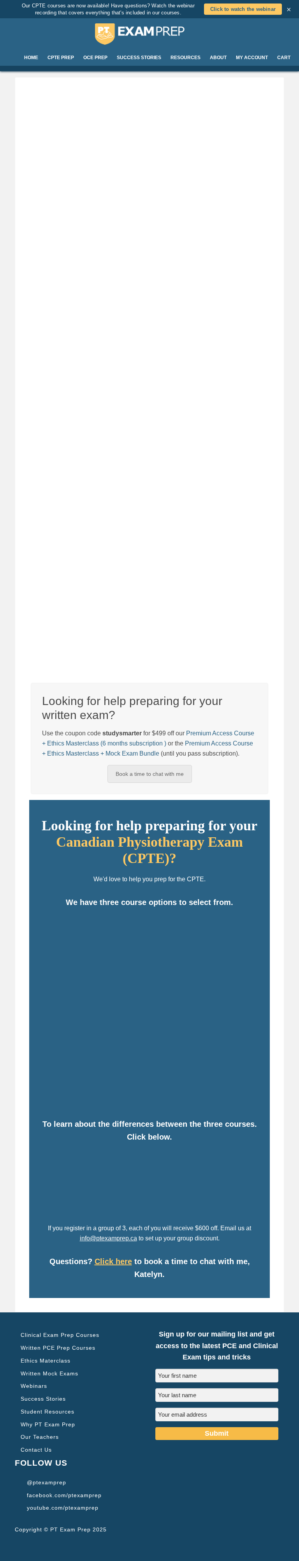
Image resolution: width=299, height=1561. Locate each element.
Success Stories (43, 1399)
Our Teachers (40, 1437)
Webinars (34, 1386)
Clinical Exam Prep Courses (60, 1335)
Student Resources (47, 1411)
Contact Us (36, 1450)
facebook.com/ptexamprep (64, 1495)
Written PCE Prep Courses (58, 1348)
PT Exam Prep (149, 34)
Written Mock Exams (49, 1373)
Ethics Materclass (45, 1361)
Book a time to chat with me (150, 774)
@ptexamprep (46, 1482)
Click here (113, 1261)
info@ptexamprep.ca (108, 1238)
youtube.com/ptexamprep (62, 1508)
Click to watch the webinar (243, 9)
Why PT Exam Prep (48, 1424)
